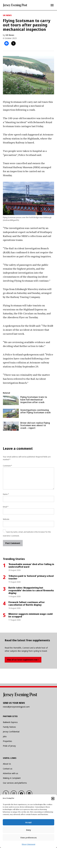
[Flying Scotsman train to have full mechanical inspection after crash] (11, 401)
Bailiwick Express (10, 722)
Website (6, 519)
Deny (28, 830)
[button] (52, 798)
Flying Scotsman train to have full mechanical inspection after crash (33, 400)
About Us (7, 763)
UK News (7, 15)
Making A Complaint (12, 778)
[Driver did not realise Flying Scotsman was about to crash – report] (11, 427)
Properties (7, 741)
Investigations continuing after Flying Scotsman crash (35, 411)
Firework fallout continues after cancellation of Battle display (26, 603)
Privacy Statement (28, 844)
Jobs (5, 736)
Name (6, 494)
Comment (7, 466)
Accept (28, 822)
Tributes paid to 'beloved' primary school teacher (31, 577)
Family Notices (9, 727)
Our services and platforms (15, 783)
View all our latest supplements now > (23, 660)
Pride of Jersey (9, 746)
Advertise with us (10, 773)
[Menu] (52, 5)
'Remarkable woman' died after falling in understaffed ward (31, 565)
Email (5, 507)
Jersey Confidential (11, 731)
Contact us (7, 768)
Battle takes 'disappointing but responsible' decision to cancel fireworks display (31, 590)
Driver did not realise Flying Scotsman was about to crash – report (35, 425)
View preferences (28, 837)
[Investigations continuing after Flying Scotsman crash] (11, 414)
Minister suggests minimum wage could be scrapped (30, 615)
